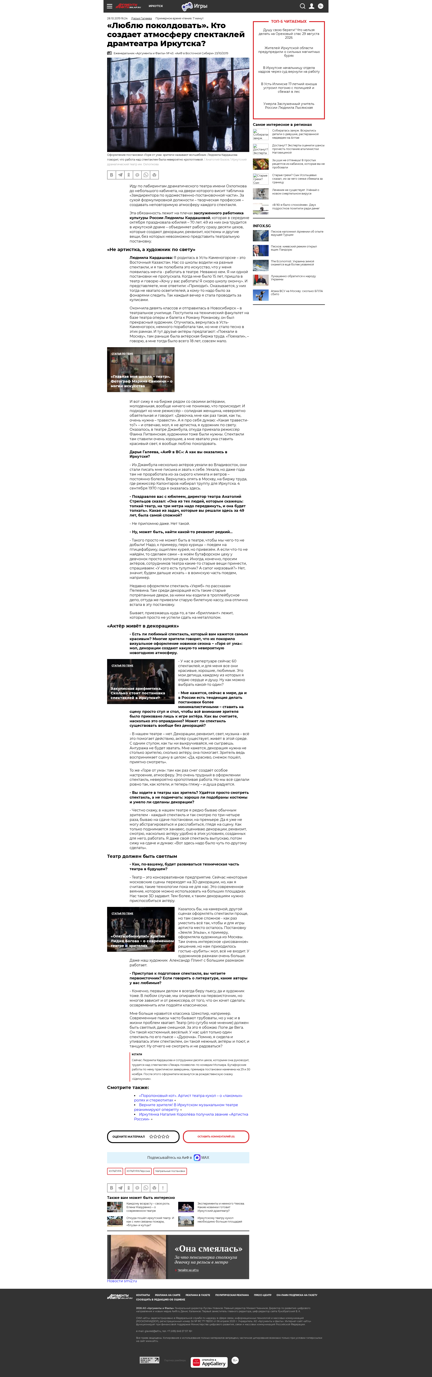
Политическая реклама (232, 1295)
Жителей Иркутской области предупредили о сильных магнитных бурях (289, 52)
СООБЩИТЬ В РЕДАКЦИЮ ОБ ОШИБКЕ (160, 1299)
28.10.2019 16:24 (117, 18)
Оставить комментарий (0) (216, 1136)
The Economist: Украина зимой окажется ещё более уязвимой (292, 263)
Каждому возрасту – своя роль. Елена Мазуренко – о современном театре (148, 1207)
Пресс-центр (262, 1295)
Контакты (143, 1295)
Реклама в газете (198, 1295)
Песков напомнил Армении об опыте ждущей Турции (297, 233)
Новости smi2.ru (122, 1281)
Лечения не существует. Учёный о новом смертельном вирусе (295, 191)
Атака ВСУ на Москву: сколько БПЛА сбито (297, 293)
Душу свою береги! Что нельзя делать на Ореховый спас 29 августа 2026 (289, 34)
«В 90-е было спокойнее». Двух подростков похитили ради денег (296, 206)
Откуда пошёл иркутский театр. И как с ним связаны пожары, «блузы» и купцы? (150, 1221)
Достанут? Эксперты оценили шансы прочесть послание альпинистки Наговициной (298, 149)
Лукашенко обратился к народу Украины (293, 278)
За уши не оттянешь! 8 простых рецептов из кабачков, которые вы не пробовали (298, 164)
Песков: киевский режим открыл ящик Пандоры (294, 248)
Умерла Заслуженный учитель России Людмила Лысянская (288, 106)
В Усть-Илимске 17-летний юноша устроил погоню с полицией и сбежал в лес (289, 88)
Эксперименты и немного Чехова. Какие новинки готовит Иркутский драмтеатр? (221, 1207)
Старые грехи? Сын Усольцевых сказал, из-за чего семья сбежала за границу (297, 178)
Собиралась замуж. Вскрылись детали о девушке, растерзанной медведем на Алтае (295, 134)
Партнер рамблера (175, 1360)
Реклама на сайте (167, 1295)
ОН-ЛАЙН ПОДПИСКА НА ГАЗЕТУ (297, 1295)
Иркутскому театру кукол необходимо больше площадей (220, 1219)
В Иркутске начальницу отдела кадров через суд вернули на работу (289, 70)
